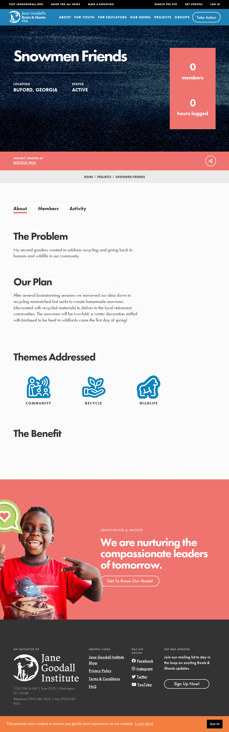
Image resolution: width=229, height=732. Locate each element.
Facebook (145, 660)
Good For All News (65, 4)
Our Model (140, 17)
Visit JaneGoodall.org (26, 4)
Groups (182, 17)
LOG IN (215, 4)
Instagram (144, 668)
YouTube (144, 684)
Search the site (166, 4)
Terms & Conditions (104, 678)
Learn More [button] (144, 724)
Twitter (142, 676)
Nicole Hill (24, 162)
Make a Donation (101, 4)
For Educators (112, 17)
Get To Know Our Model (130, 581)
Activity (78, 208)
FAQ (92, 686)
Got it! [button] (215, 724)
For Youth (84, 17)
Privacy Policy (100, 670)
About (65, 17)
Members (48, 208)
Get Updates (194, 4)
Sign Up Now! (186, 684)
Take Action (206, 17)
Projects (162, 17)
